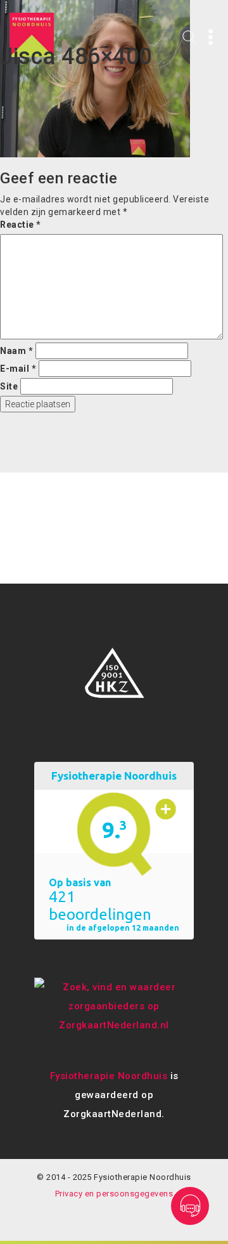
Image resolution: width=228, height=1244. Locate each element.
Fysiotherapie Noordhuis (109, 1076)
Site (9, 386)
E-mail (18, 368)
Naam (16, 351)
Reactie (20, 224)
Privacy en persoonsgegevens (114, 1193)
